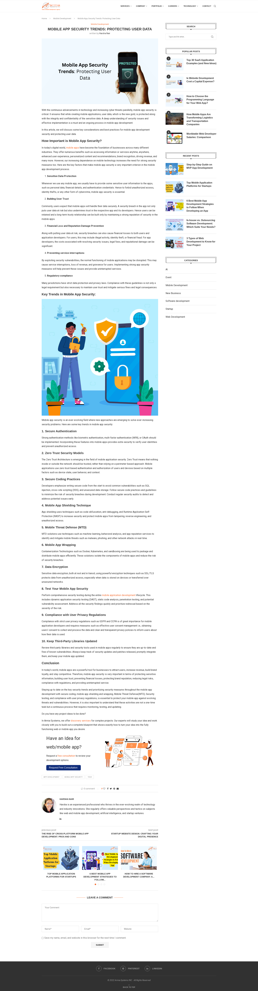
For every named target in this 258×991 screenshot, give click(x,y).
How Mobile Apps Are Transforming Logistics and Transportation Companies (199, 119)
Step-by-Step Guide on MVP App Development (199, 166)
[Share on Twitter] (111, 788)
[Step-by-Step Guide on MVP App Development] (174, 169)
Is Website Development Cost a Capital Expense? (200, 80)
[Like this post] (104, 788)
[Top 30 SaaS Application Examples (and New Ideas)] (174, 64)
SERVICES (125, 6)
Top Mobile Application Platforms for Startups (199, 184)
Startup (169, 309)
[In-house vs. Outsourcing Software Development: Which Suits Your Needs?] (174, 225)
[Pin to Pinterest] (114, 788)
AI (167, 269)
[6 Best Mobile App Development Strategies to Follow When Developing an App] (100, 858)
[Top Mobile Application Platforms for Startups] (61, 858)
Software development (177, 301)
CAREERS (172, 6)
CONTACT (206, 6)
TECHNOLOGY (189, 6)
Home (44, 18)
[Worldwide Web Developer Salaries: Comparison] (174, 138)
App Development (51, 777)
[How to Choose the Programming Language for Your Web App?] (174, 101)
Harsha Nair (104, 33)
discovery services (81, 720)
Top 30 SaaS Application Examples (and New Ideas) (201, 62)
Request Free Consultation (63, 767)
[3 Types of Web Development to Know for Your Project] (174, 243)
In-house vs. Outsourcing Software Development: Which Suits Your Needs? (200, 223)
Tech (90, 777)
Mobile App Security (73, 777)
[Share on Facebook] (107, 788)
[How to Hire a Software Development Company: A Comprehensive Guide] (139, 858)
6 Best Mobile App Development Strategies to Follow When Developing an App (200, 206)
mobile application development (118, 595)
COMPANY (140, 6)
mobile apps (72, 147)
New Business (173, 293)
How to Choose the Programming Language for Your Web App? (200, 99)
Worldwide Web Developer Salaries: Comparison (201, 135)
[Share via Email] (118, 788)
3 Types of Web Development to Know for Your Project (200, 241)
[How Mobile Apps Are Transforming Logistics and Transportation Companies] (174, 119)
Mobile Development (62, 18)
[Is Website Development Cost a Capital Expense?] (174, 83)
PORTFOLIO (157, 6)
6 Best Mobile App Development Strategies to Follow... (100, 877)
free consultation (66, 755)
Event (168, 277)
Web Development (175, 316)
